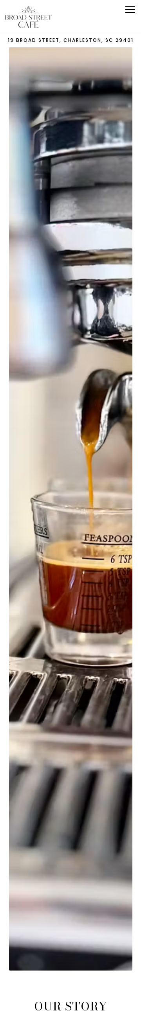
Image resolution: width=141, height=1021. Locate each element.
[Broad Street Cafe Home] (28, 16)
